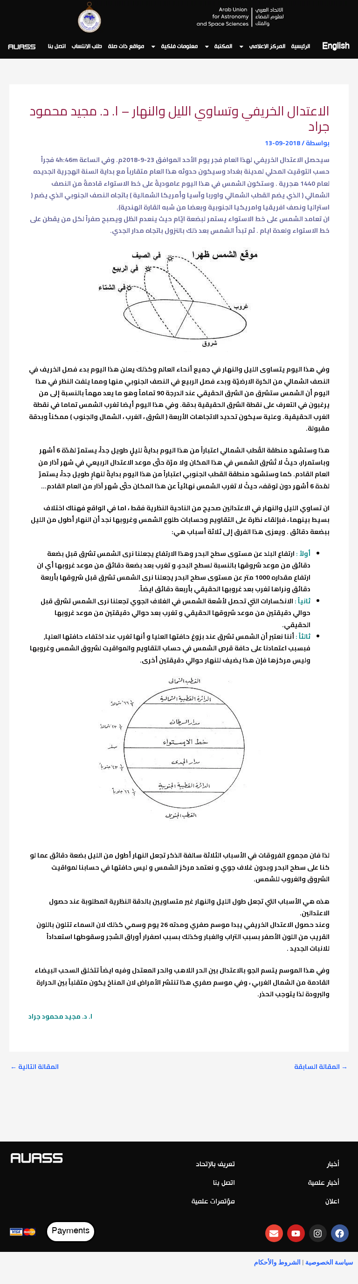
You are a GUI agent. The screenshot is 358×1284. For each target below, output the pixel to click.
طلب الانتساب (87, 46)
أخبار (333, 1164)
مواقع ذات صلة (126, 46)
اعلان (332, 1202)
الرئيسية (300, 46)
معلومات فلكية (179, 46)
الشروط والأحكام (277, 1262)
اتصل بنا (57, 46)
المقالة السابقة (321, 1067)
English (336, 47)
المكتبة (223, 46)
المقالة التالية (34, 1067)
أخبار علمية (323, 1183)
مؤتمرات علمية (213, 1202)
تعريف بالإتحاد (215, 1164)
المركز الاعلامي (267, 46)
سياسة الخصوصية (329, 1262)
